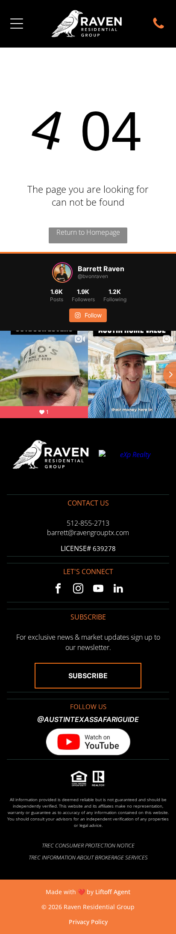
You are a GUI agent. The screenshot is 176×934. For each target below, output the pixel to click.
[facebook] (58, 590)
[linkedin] (118, 590)
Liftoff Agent (112, 892)
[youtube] (98, 590)
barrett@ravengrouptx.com (88, 532)
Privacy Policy (88, 922)
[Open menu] (16, 23)
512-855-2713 (88, 523)
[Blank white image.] (158, 28)
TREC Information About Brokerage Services (88, 857)
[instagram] (78, 590)
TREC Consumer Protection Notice (88, 845)
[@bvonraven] (62, 272)
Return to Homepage (88, 232)
